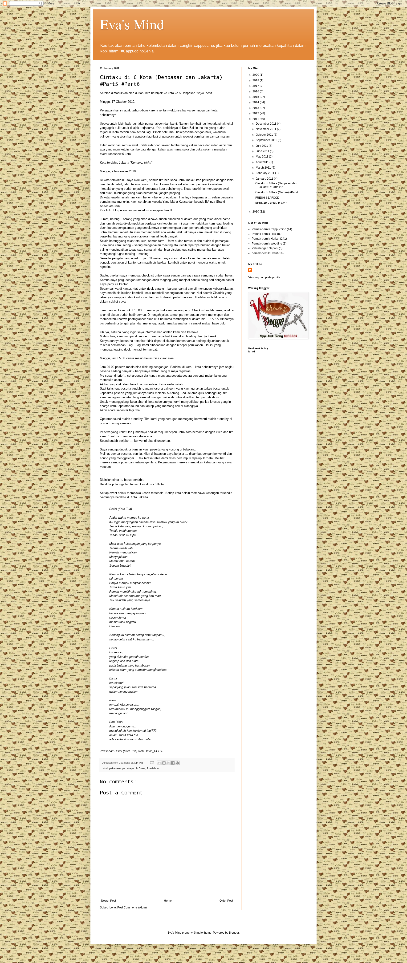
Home (168, 900)
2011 (256, 119)
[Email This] (159, 763)
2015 (256, 97)
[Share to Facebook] (173, 763)
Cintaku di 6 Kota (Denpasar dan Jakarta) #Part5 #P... (276, 185)
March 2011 (264, 167)
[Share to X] (168, 763)
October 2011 (265, 134)
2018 (256, 80)
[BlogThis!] (164, 763)
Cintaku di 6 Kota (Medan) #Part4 (276, 192)
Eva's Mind (132, 24)
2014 (256, 102)
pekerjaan (115, 768)
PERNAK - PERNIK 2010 (271, 203)
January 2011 (265, 178)
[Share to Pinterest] (177, 763)
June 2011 (263, 151)
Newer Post (108, 900)
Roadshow (153, 768)
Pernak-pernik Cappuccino (269, 229)
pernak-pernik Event (133, 768)
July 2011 (262, 145)
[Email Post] (152, 762)
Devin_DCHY (153, 751)
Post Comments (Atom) (132, 907)
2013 (256, 108)
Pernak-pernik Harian (265, 238)
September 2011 (267, 140)
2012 (256, 113)
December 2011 (266, 123)
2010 (256, 211)
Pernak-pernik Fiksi (264, 234)
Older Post (226, 900)
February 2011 (265, 173)
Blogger (234, 932)
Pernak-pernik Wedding (267, 243)
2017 (256, 85)
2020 (256, 74)
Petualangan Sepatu (265, 248)
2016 (256, 91)
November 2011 (266, 129)
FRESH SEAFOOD (267, 197)
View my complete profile (264, 277)
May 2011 (262, 156)
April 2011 (262, 162)
